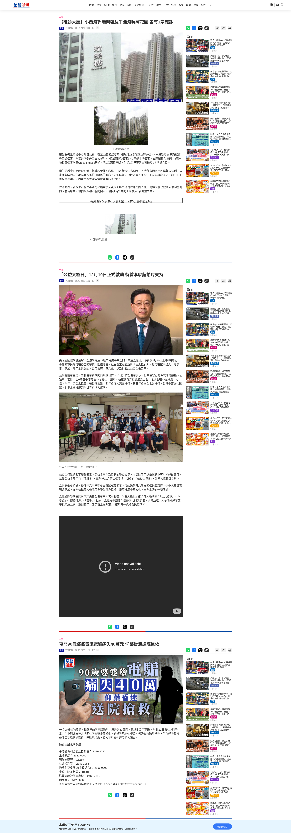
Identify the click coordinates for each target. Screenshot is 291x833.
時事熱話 (214, 110)
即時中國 (214, 63)
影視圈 (213, 95)
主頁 (61, 17)
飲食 (213, 189)
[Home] (21, 4)
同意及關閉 (222, 826)
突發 (213, 48)
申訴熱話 (214, 173)
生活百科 (214, 157)
